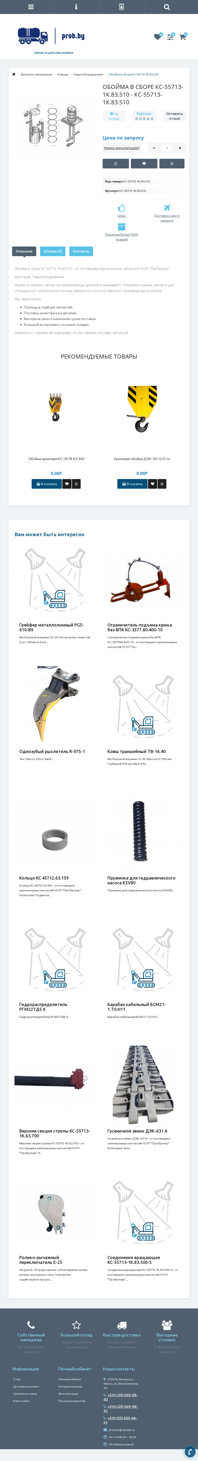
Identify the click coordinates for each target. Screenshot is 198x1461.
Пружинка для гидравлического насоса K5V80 (141, 880)
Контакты (81, 251)
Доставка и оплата (26, 1386)
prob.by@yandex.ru (121, 1429)
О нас (17, 1379)
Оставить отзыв (174, 116)
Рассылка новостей (71, 1400)
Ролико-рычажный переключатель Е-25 (40, 1260)
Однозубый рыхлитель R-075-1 (52, 751)
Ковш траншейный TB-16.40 (136, 751)
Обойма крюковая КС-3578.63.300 (56, 459)
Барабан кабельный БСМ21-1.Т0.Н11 (136, 1007)
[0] (157, 38)
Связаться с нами (25, 1393)
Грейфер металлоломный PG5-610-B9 (51, 627)
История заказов (70, 1386)
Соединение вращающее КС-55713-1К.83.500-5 (133, 1260)
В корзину (48, 484)
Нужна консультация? (122, 148)
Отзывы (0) (53, 251)
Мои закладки (68, 1393)
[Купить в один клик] (116, 163)
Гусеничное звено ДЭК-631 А (137, 1130)
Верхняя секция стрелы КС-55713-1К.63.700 (54, 1133)
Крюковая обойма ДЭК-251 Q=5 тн (142, 459)
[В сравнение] (171, 163)
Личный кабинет (69, 1379)
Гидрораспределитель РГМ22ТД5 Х (43, 1007)
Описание (24, 251)
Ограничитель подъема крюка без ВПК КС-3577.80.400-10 (139, 627)
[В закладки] (144, 163)
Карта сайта (21, 1400)
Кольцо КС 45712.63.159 (44, 877)
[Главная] (13, 74)
